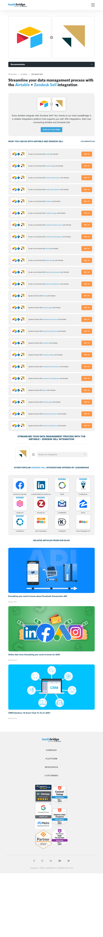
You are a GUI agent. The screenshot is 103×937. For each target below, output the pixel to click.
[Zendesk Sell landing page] (73, 37)
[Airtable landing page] (29, 37)
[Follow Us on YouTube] (59, 861)
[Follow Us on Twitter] (68, 861)
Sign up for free (51, 129)
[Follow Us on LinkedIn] (51, 861)
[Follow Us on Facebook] (34, 861)
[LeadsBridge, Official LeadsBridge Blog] (17, 4)
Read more (12, 602)
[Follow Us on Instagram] (42, 861)
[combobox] (62, 454)
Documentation (18, 64)
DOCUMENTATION (88, 141)
